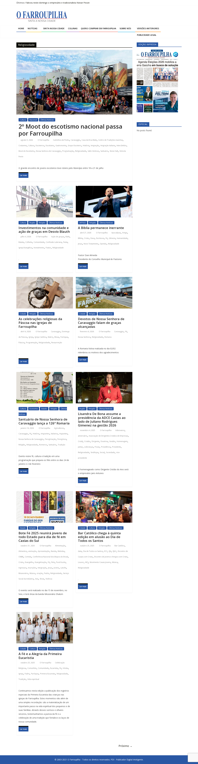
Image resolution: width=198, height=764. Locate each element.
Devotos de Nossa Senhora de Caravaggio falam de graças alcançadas (101, 323)
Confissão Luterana (54, 242)
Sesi (36, 579)
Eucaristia (54, 668)
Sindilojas (94, 452)
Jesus (80, 244)
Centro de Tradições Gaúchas (110, 140)
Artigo (124, 232)
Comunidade (39, 242)
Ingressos (23, 568)
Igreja (31, 337)
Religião (42, 222)
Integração (42, 568)
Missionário (23, 573)
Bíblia (80, 238)
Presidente (116, 447)
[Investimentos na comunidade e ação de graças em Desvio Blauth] (44, 188)
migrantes (63, 433)
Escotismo (50, 145)
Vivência (49, 579)
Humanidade (122, 238)
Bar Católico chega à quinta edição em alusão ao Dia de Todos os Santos (99, 537)
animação (32, 551)
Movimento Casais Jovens (100, 562)
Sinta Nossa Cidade (54, 28)
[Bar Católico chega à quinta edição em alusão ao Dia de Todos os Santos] (104, 494)
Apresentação (43, 551)
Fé (106, 238)
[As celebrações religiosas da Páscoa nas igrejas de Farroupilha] (44, 280)
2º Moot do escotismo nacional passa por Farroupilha (70, 129)
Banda (53, 551)
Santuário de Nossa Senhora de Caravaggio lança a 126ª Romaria (44, 421)
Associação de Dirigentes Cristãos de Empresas (108, 436)
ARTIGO (82, 222)
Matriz (50, 337)
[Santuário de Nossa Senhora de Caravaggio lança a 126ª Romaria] (44, 375)
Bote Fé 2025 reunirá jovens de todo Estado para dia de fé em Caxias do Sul (43, 537)
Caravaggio (75, 140)
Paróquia (64, 337)
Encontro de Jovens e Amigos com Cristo (111, 556)
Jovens (56, 568)
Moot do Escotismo (26, 151)
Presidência (106, 447)
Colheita (28, 242)
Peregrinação (50, 439)
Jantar (80, 447)
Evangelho (29, 562)
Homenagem (122, 441)
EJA (110, 551)
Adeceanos (120, 430)
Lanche (63, 568)
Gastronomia (61, 145)
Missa (56, 337)
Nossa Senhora (84, 337)
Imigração (95, 145)
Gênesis (112, 238)
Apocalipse (116, 232)
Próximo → (125, 746)
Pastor (48, 247)
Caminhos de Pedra (61, 140)
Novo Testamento (91, 244)
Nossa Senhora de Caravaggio (48, 151)
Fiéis (53, 562)
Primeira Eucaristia (47, 673)
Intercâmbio (122, 145)
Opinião (103, 244)
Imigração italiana (107, 145)
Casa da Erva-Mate (89, 140)
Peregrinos (61, 439)
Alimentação (60, 545)
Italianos (54, 433)
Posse (97, 447)
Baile (68, 236)
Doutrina (104, 441)
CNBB (21, 556)
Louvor (81, 562)
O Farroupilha (44, 140)
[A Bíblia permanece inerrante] (104, 188)
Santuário (104, 151)
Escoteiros (40, 145)
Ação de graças (57, 236)
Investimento (39, 247)
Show (42, 579)
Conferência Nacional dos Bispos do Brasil (50, 556)
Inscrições (32, 568)
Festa (65, 242)
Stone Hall (114, 151)
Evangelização (40, 562)
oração (40, 573)
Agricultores (59, 428)
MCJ (86, 562)
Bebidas (61, 551)
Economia (34, 408)
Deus (92, 238)
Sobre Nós (125, 28)
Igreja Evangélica (25, 247)
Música (32, 573)
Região (32, 222)
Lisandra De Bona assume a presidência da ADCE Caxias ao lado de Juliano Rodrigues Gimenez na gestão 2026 (102, 419)
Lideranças (88, 447)
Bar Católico (120, 545)
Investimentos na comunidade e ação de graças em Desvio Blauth (44, 230)
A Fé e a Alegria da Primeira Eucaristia (40, 656)
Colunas (72, 28)
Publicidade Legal (146, 35)
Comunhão (32, 668)
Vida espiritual (33, 679)
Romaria (108, 337)
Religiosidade (80, 151)
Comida (28, 556)
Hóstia (65, 668)
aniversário (82, 436)
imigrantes (45, 433)
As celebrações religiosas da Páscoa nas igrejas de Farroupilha (40, 323)
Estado (44, 408)
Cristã (80, 441)
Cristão (87, 441)
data (80, 551)
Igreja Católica (40, 337)
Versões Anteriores (148, 28)
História (86, 145)
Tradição (61, 444)
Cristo (86, 238)
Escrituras (100, 238)
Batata (21, 242)
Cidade (23, 314)
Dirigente (95, 441)
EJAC (114, 551)
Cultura (23, 120)
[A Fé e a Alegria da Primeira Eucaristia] (44, 615)
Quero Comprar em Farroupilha (98, 28)
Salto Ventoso (93, 151)
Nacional (33, 120)
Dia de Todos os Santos (93, 551)
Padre (46, 573)
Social (102, 452)
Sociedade (110, 452)
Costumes (23, 145)
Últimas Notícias (47, 120)
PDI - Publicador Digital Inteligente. (127, 759)
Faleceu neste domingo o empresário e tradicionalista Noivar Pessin (58, 2)
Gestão (112, 441)
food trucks (61, 562)
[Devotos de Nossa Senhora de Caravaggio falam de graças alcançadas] (104, 280)
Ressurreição (56, 342)
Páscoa (21, 342)
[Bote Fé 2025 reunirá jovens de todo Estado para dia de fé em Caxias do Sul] (44, 494)
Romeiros (43, 444)
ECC (105, 551)
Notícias (32, 28)
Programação (68, 151)
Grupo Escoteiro (74, 145)
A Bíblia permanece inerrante (101, 228)
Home (21, 28)
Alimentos (23, 551)
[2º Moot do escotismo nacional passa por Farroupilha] (74, 52)
